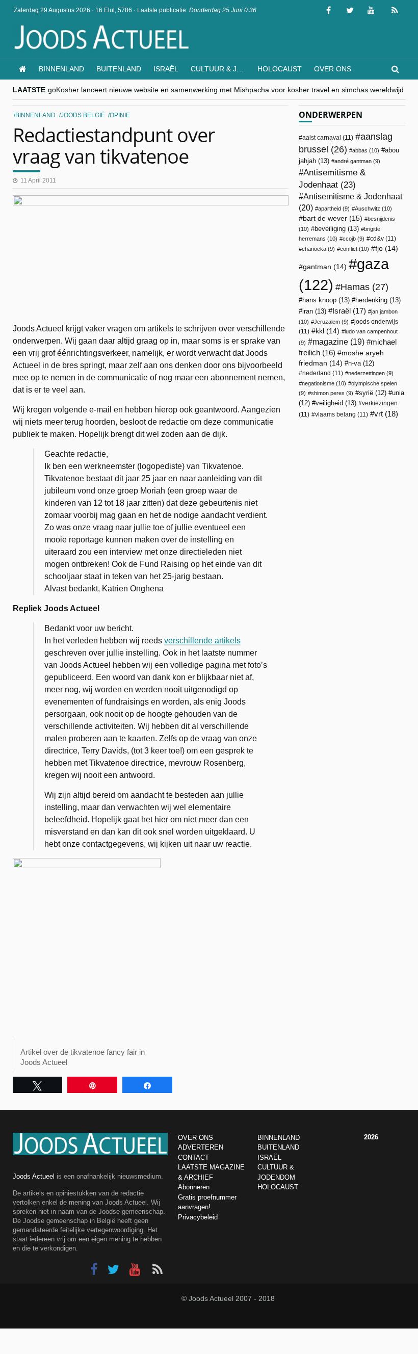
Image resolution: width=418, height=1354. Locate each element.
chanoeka (318, 249)
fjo (386, 248)
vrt (386, 413)
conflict (354, 249)
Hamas (364, 286)
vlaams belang (341, 414)
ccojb (353, 239)
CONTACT (193, 1157)
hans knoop (326, 300)
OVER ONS (195, 1137)
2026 (371, 1137)
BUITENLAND (278, 1147)
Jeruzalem (331, 322)
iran (314, 311)
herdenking (378, 300)
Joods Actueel (34, 1176)
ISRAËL (269, 1157)
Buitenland (118, 69)
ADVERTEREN (200, 1147)
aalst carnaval (327, 137)
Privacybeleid (198, 1217)
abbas (365, 150)
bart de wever (332, 218)
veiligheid (336, 403)
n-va (361, 363)
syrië (372, 393)
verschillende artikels (202, 640)
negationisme (324, 383)
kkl (327, 331)
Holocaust (279, 69)
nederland (322, 373)
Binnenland (61, 69)
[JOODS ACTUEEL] (23, 69)
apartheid (334, 208)
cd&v (383, 238)
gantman (325, 267)
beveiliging (337, 228)
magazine (338, 341)
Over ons (332, 69)
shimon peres (332, 393)
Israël (165, 69)
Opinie (120, 115)
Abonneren (194, 1187)
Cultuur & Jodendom (221, 69)
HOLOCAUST (277, 1187)
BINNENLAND (278, 1137)
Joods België (83, 115)
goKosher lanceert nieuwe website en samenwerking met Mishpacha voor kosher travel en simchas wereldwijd (226, 90)
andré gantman (357, 161)
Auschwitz (373, 208)
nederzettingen (371, 373)
